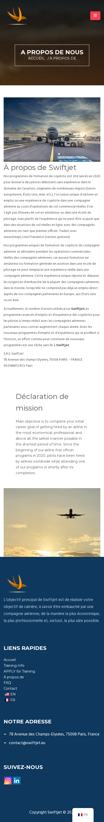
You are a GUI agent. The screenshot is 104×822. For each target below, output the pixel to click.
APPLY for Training (19, 671)
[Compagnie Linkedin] (17, 780)
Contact (10, 688)
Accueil (36, 58)
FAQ (7, 683)
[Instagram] (8, 780)
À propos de (14, 677)
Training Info (14, 665)
